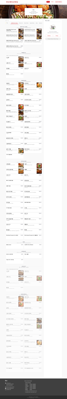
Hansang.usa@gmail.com (10, 388)
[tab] (14, 23)
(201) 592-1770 (8, 389)
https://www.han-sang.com (10, 386)
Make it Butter (32, 397)
